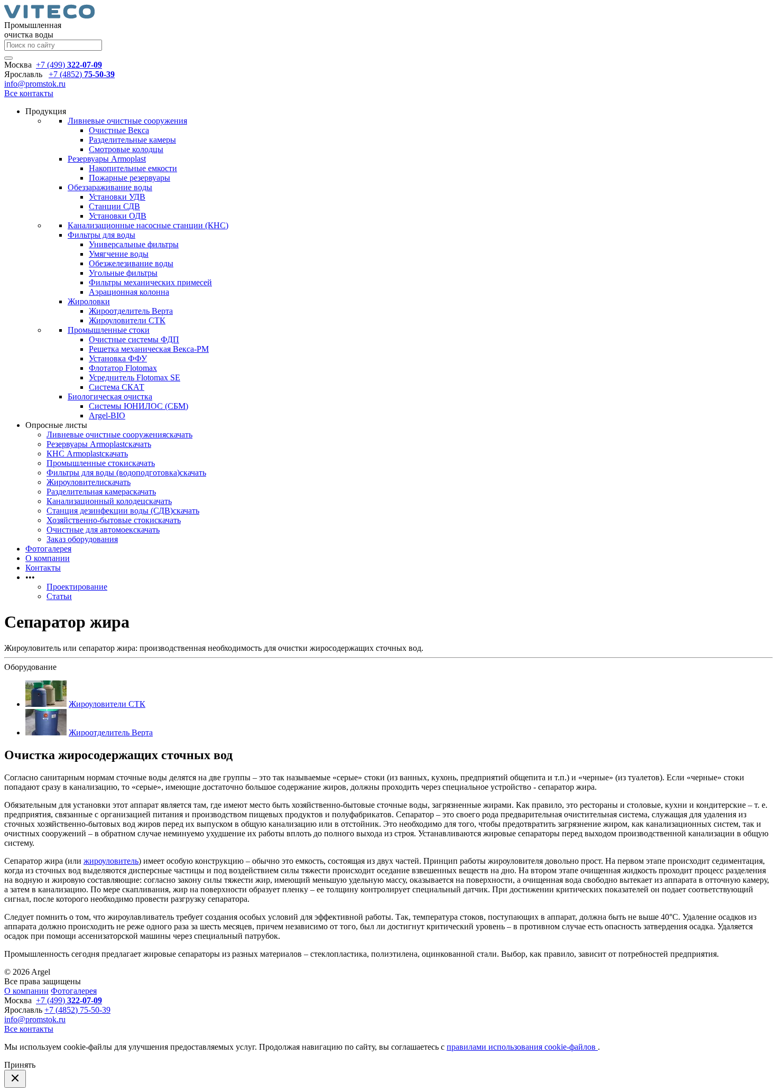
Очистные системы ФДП (134, 339)
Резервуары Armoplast (107, 158)
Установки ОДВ (117, 215)
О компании (47, 558)
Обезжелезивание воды (131, 263)
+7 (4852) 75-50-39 (77, 1009)
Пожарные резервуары (129, 177)
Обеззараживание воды (110, 187)
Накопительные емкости (133, 168)
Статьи (59, 596)
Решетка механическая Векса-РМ (149, 348)
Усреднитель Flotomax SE (134, 377)
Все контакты (28, 93)
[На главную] (49, 15)
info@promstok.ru (35, 83)
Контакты (43, 567)
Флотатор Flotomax (123, 367)
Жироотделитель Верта (131, 310)
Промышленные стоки (109, 329)
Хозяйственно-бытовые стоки (100, 520)
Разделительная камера (88, 491)
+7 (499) (69, 64)
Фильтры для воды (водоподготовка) (113, 472)
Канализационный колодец (96, 501)
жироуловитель (111, 860)
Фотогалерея (48, 548)
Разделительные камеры (132, 139)
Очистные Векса (119, 130)
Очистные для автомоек (90, 529)
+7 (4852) (82, 74)
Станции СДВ (114, 206)
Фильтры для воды (101, 234)
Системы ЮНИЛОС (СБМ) (138, 406)
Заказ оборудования (82, 539)
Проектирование (77, 586)
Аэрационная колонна (129, 291)
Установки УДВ (117, 196)
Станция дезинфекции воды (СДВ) (110, 510)
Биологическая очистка (110, 396)
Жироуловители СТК (127, 320)
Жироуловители (75, 482)
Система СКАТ (116, 386)
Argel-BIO (107, 415)
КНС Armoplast (74, 453)
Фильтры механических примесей (150, 282)
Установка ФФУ (118, 358)
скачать (179, 434)
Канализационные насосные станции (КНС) (148, 225)
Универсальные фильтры (134, 244)
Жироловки (89, 301)
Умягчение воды (119, 253)
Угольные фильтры (123, 272)
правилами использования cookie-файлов (522, 1046)
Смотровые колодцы (126, 149)
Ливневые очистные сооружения (127, 120)
